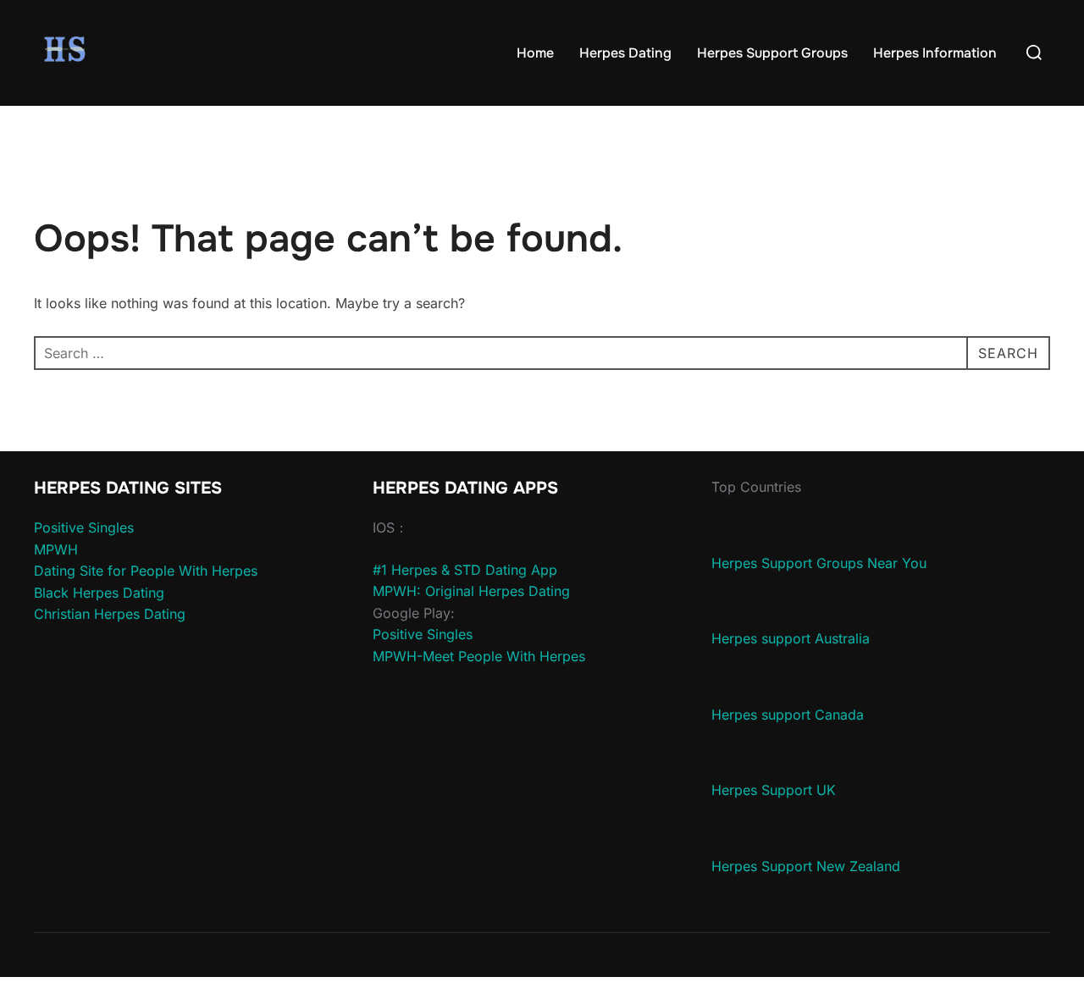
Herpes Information (935, 53)
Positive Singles (84, 527)
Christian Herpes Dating (109, 613)
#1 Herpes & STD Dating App (465, 569)
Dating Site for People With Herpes (145, 570)
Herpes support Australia (790, 638)
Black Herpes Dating (99, 592)
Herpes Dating (625, 53)
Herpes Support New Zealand (805, 866)
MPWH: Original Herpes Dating (471, 590)
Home (535, 53)
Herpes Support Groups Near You (818, 563)
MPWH (56, 549)
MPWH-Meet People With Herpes (479, 656)
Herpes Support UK (773, 789)
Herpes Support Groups (772, 53)
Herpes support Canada (787, 714)
